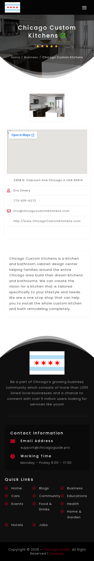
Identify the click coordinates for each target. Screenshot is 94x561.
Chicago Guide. (57, 549)
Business (31, 57)
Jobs (43, 525)
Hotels (17, 525)
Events (17, 503)
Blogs (44, 488)
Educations (77, 496)
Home (15, 57)
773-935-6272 (25, 201)
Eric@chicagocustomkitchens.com (42, 211)
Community (49, 496)
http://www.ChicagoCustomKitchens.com (47, 221)
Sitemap (56, 553)
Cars (15, 496)
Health (73, 503)
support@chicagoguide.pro (45, 447)
